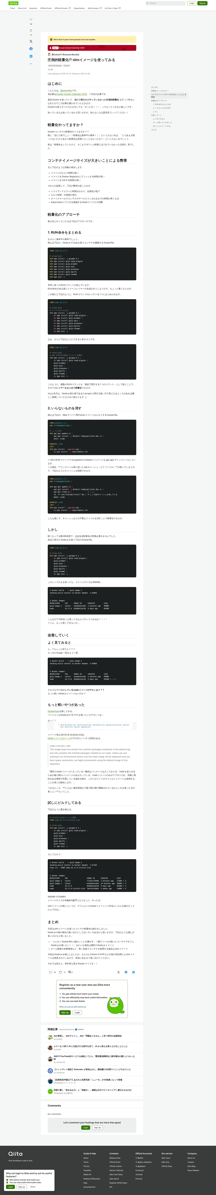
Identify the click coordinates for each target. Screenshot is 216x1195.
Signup (202, 3)
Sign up (21, 1187)
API (111, 1187)
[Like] (31, 19)
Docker (67, 66)
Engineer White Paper (118, 1183)
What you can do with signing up (72, 1006)
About (86, 1158)
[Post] (31, 41)
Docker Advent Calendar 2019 (71, 94)
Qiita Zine (165, 1162)
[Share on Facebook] (31, 49)
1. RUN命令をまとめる (162, 104)
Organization (79, 8)
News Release (193, 1170)
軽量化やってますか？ (160, 91)
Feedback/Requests (92, 1179)
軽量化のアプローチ (159, 101)
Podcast (139, 1179)
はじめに (154, 87)
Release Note (115, 1158)
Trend (12, 8)
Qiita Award (114, 1179)
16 (31, 24)
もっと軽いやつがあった (162, 122)
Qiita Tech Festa (116, 1174)
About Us (191, 1158)
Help (85, 1183)
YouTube (139, 1174)
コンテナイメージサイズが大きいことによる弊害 (168, 95)
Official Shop (167, 1166)
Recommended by (67, 1029)
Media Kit (87, 1174)
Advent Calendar (116, 1170)
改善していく (156, 115)
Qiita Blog (191, 1166)
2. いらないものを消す (162, 108)
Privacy (87, 1166)
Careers (191, 1162)
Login (192, 3)
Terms (86, 1162)
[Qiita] (13, 3)
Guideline (87, 1170)
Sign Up (97, 1127)
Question (33, 8)
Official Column (63, 8)
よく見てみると (159, 119)
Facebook (140, 1170)
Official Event (46, 8)
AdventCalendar (55, 66)
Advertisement (89, 1187)
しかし (155, 111)
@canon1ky (66, 90)
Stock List (22, 8)
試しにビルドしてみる (161, 126)
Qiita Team (166, 1158)
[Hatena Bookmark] (31, 56)
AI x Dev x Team (113, 8)
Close (32, 1187)
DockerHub (53, 711)
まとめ (153, 130)
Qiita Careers (95, 8)
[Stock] (31, 30)
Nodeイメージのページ (59, 738)
